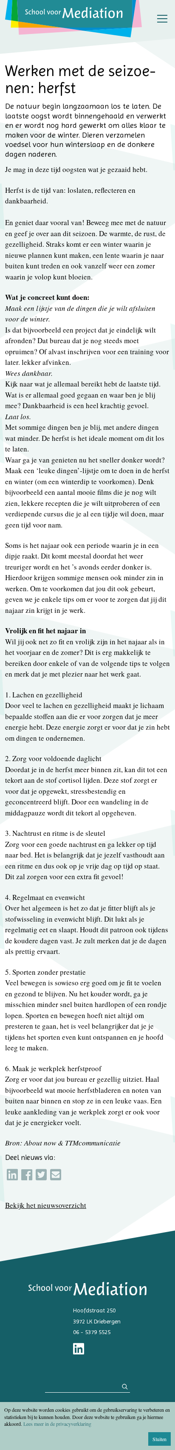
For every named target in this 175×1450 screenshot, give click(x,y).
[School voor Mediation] (73, 18)
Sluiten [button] (159, 1439)
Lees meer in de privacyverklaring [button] (57, 1423)
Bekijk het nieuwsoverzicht (45, 1205)
